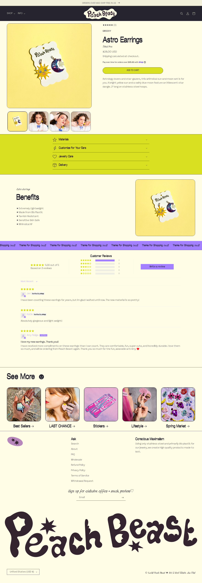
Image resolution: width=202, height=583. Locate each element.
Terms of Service (80, 476)
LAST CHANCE (60, 426)
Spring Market (176, 426)
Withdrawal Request (82, 481)
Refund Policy (78, 465)
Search (75, 444)
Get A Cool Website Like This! (182, 572)
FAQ (73, 454)
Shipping (107, 56)
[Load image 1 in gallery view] (17, 121)
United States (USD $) (22, 572)
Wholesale (76, 460)
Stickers (99, 426)
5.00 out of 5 (52, 265)
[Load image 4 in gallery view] (81, 121)
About (74, 449)
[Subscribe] (123, 497)
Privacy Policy (78, 470)
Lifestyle (137, 426)
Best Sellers (21, 426)
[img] (27, 289)
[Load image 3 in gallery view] (60, 121)
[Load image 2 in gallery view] (39, 121)
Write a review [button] (157, 267)
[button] (10, 13)
